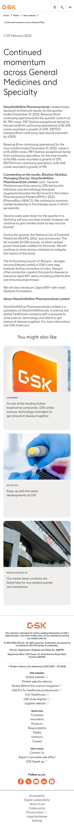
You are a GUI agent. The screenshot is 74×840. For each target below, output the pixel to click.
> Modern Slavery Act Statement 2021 (37, 666)
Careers (37, 741)
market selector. (39, 638)
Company (37, 715)
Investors (37, 736)
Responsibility (37, 728)
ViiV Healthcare (35, 694)
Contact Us (37, 752)
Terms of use (37, 804)
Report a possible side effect (37, 757)
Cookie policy (37, 808)
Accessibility (37, 795)
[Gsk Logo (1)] (37, 625)
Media (37, 732)
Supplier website (35, 703)
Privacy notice (35, 812)
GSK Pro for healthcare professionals (35, 690)
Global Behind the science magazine (35, 685)
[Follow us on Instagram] (52, 781)
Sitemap (37, 820)
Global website (35, 677)
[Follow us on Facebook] (21, 781)
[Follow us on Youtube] (36, 781)
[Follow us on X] (28, 781)
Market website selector (37, 681)
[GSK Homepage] (9, 7)
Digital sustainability (37, 800)
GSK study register (35, 699)
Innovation (37, 719)
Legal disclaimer (37, 816)
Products (37, 723)
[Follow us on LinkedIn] (44, 781)
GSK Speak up (35, 761)
